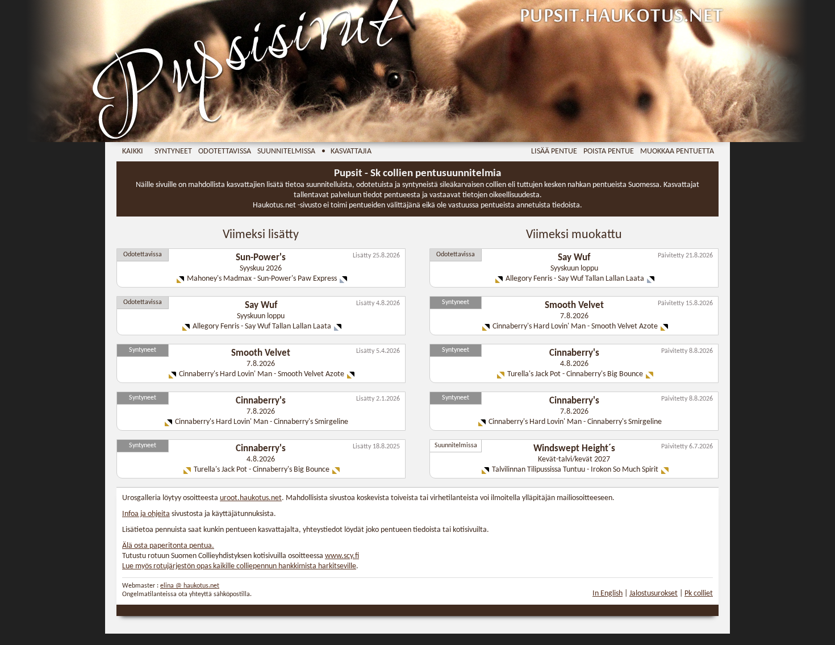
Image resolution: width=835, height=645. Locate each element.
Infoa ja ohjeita (146, 514)
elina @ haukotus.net (189, 585)
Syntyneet (173, 151)
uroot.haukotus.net (251, 498)
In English (607, 593)
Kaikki (132, 151)
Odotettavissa (224, 151)
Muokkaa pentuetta (677, 151)
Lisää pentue (554, 151)
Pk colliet (698, 593)
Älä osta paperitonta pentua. (168, 546)
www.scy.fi (342, 556)
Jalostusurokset (653, 593)
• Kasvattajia (346, 151)
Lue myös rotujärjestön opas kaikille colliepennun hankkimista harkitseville (239, 566)
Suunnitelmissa (286, 151)
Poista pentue (608, 151)
